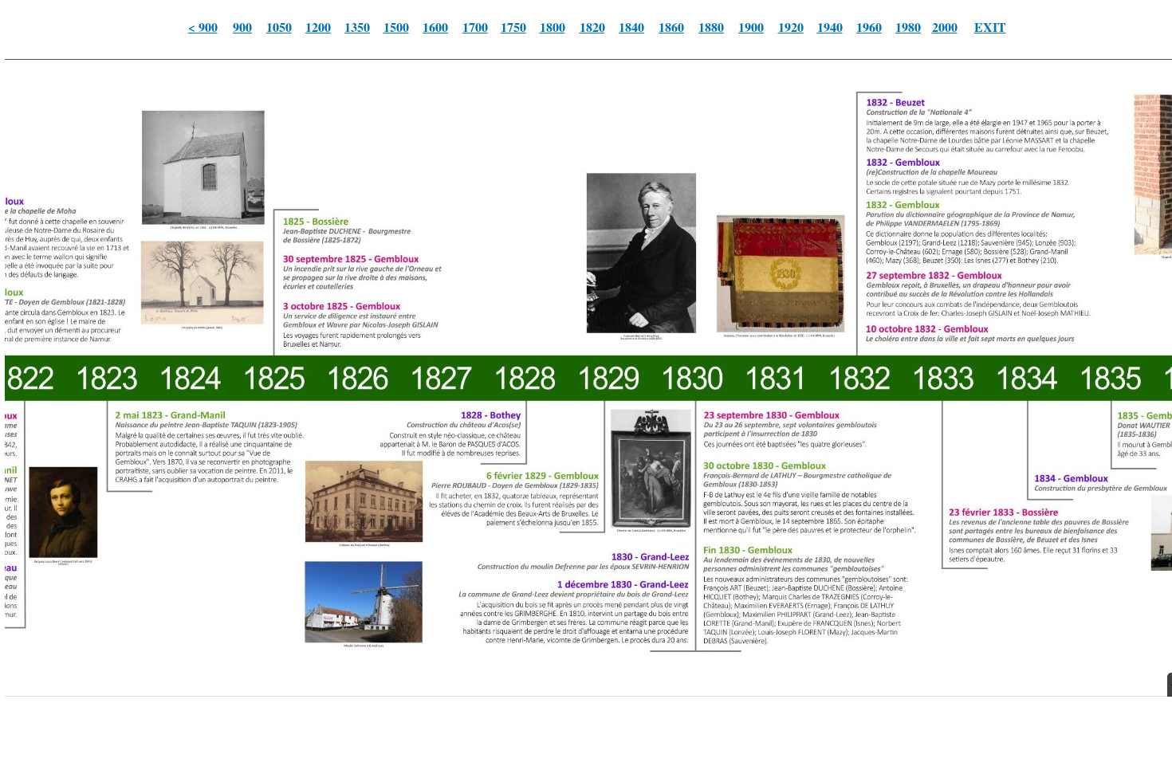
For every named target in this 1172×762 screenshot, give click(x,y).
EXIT (990, 27)
